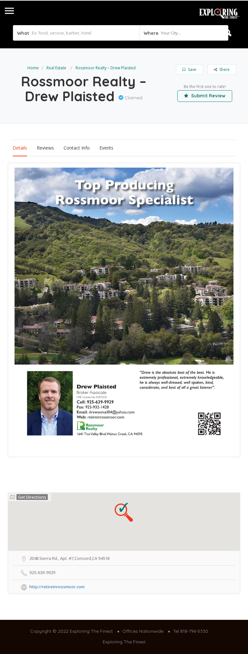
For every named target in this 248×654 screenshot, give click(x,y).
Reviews (45, 148)
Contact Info (77, 148)
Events (106, 148)
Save (191, 69)
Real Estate (56, 68)
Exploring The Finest (124, 642)
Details (20, 148)
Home (33, 68)
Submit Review (207, 96)
